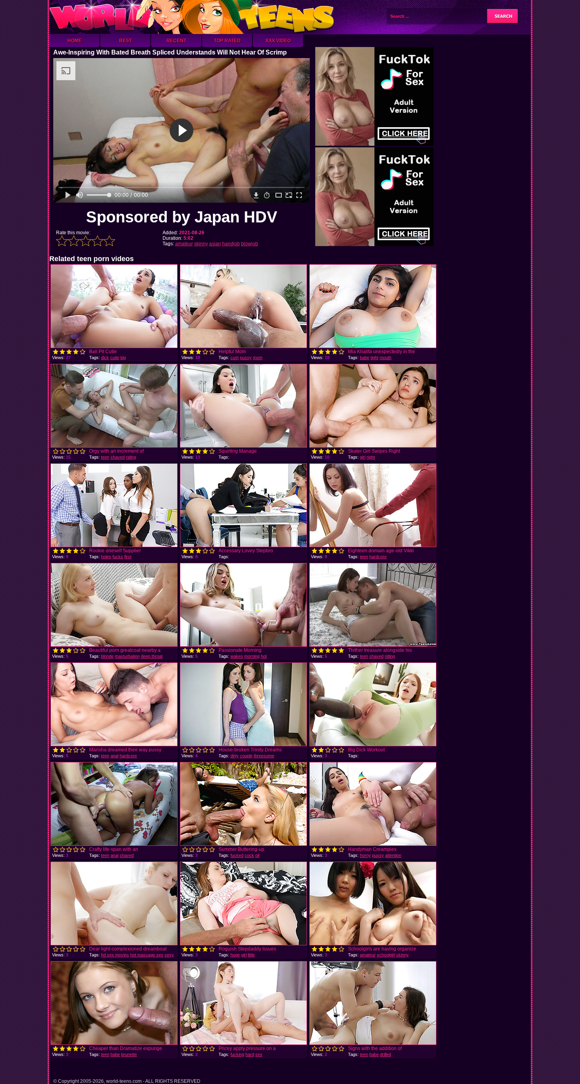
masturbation (127, 656)
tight (374, 357)
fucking (237, 1054)
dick (105, 357)
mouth (385, 357)
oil (257, 855)
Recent (176, 40)
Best (125, 40)
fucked (236, 855)
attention (393, 855)
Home (74, 40)
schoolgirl (386, 954)
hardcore (378, 556)
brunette (129, 1054)
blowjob (249, 244)
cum (234, 357)
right (371, 457)
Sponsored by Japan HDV (181, 217)
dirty (234, 755)
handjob (231, 244)
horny (365, 855)
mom (257, 357)
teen (105, 457)
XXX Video (278, 40)
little (251, 954)
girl (362, 457)
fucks (117, 556)
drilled (385, 1054)
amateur (184, 244)
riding (131, 457)
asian (215, 244)
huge (235, 954)
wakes (236, 656)
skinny (201, 244)
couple (246, 755)
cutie (114, 357)
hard (249, 1054)
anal (114, 755)
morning (252, 656)
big (123, 357)
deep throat (152, 656)
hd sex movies (115, 954)
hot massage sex (146, 954)
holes (106, 556)
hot (264, 656)
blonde (107, 656)
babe (364, 357)
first (127, 556)
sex (258, 1054)
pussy (246, 357)
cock (249, 855)
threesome (264, 755)
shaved (117, 457)
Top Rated (227, 40)
